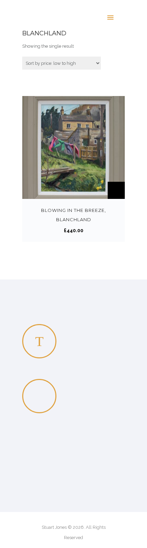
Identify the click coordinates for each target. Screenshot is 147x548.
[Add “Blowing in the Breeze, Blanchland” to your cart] (116, 190)
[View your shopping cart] (126, 17)
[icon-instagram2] (41, 396)
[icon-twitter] (39, 341)
